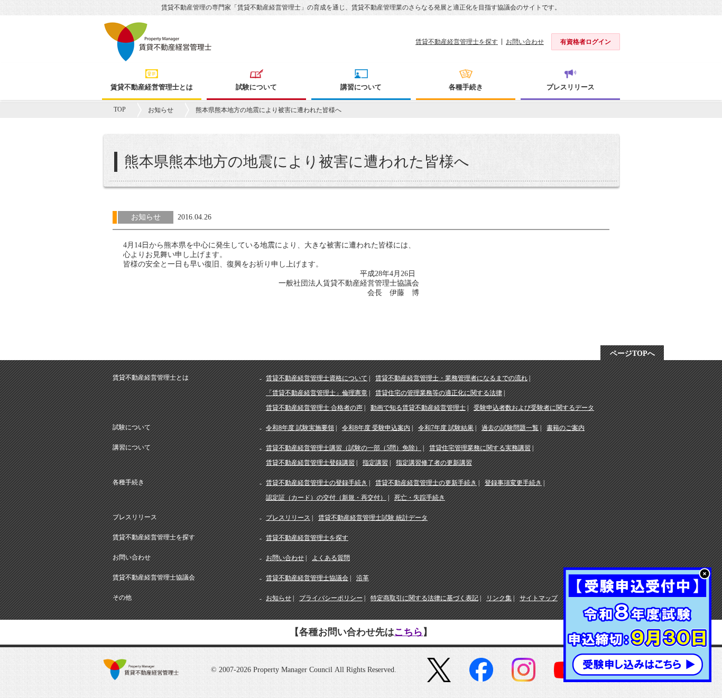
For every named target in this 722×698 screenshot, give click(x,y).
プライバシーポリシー (331, 598)
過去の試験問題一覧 (510, 427)
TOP (120, 109)
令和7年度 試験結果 (446, 427)
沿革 (362, 578)
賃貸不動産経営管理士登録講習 (310, 462)
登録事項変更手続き (513, 482)
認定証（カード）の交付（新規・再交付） (326, 497)
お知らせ (160, 110)
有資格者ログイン (585, 41)
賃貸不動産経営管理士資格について (316, 378)
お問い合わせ (525, 41)
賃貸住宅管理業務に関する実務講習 (480, 448)
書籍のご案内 (566, 427)
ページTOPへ (632, 353)
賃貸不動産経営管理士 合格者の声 (314, 407)
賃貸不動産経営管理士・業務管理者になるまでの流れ (451, 378)
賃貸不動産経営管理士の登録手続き (316, 482)
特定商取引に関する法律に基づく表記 (424, 598)
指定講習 (375, 462)
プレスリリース (288, 517)
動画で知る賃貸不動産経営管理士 (418, 407)
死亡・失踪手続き (419, 497)
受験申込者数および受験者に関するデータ (534, 407)
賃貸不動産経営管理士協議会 (307, 578)
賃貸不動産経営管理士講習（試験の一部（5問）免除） (343, 448)
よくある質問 (331, 558)
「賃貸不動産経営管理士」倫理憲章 (316, 393)
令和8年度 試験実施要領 (300, 427)
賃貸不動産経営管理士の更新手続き (426, 482)
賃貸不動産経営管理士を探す (456, 41)
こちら (408, 632)
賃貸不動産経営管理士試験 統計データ (373, 517)
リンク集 (499, 598)
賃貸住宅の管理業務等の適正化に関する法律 (438, 393)
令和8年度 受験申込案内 (376, 427)
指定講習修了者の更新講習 (434, 462)
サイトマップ (539, 598)
